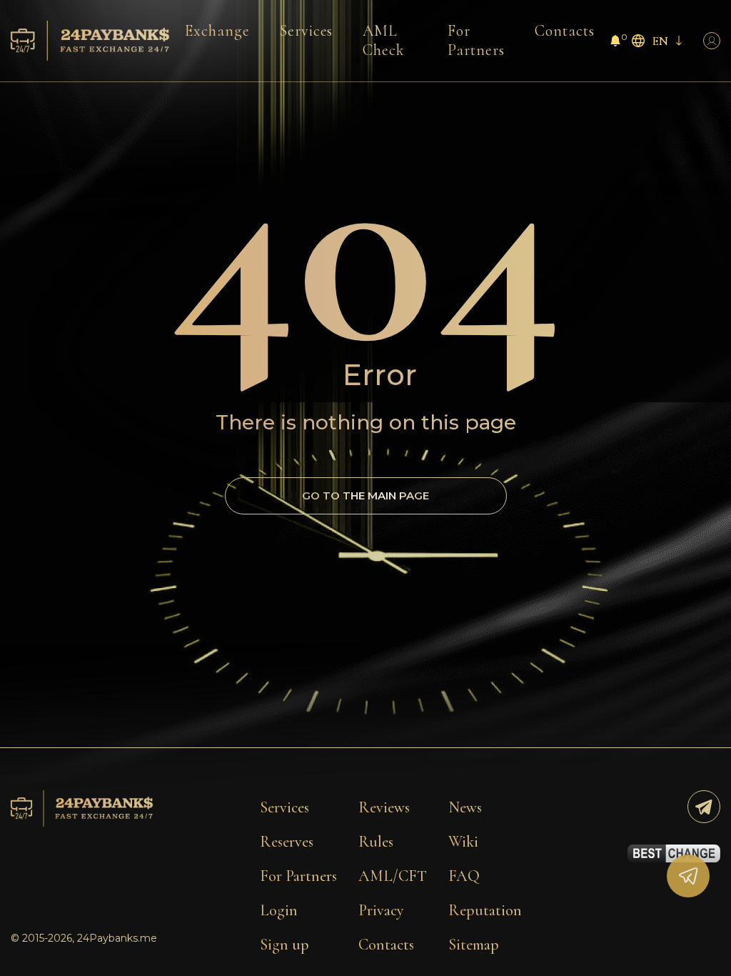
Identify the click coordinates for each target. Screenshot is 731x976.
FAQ (464, 876)
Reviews (384, 807)
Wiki (463, 841)
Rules (375, 841)
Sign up (284, 944)
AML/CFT (392, 876)
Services (306, 30)
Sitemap (473, 944)
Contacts (565, 30)
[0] (615, 42)
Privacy (381, 910)
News (465, 807)
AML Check (384, 40)
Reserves (286, 841)
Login (279, 910)
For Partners (476, 40)
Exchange (217, 30)
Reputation (485, 910)
